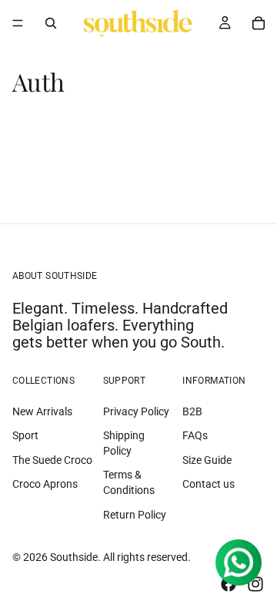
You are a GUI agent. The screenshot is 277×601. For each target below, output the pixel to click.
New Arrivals (42, 411)
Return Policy (134, 515)
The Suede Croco (52, 460)
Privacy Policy (136, 411)
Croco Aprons (45, 484)
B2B (192, 411)
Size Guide (207, 460)
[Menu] (17, 23)
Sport (25, 435)
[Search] (51, 23)
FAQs (195, 435)
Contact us (208, 484)
